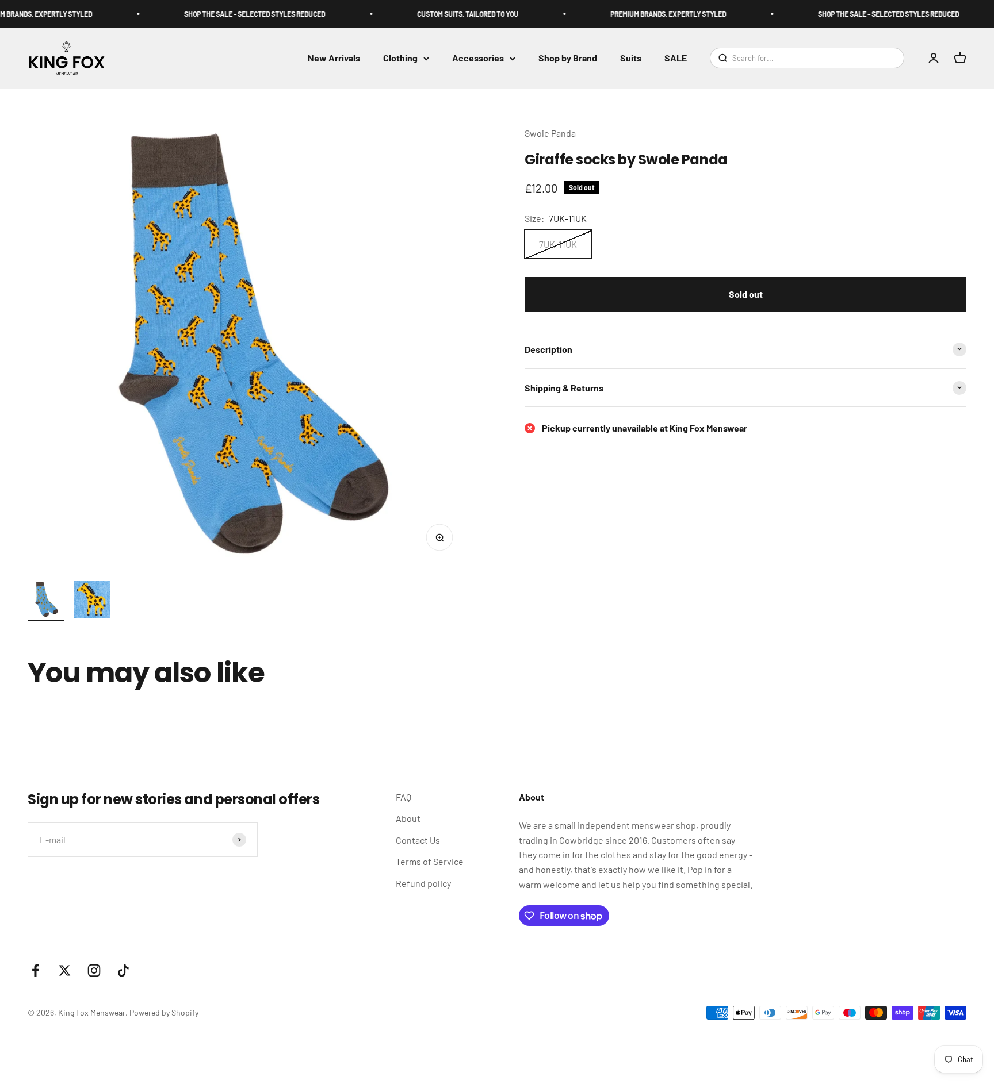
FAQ (403, 796)
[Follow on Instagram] (94, 970)
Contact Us (418, 840)
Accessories (478, 58)
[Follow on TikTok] (123, 970)
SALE (675, 58)
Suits (630, 58)
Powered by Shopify (163, 1012)
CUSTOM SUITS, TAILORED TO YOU (452, 14)
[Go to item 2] (92, 601)
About (408, 818)
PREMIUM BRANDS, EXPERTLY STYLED (652, 14)
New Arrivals (334, 58)
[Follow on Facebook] (35, 970)
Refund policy (423, 883)
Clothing (400, 58)
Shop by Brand (567, 58)
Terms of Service (430, 861)
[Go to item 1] (46, 601)
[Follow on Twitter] (64, 970)
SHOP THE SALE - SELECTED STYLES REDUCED (239, 14)
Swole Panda (550, 133)
